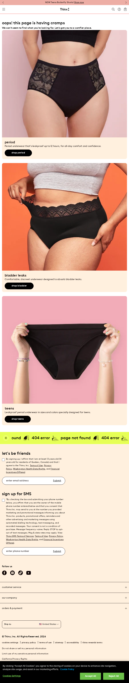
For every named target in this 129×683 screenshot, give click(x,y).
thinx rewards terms (92, 643)
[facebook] (4, 573)
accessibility (73, 643)
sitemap (59, 643)
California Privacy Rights (14, 659)
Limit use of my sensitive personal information (25, 654)
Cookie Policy (67, 669)
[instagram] (12, 573)
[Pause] (5, 438)
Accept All (90, 676)
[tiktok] (20, 573)
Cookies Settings (12, 676)
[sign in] (119, 9)
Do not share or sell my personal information (24, 648)
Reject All (114, 676)
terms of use (45, 643)
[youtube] (28, 573)
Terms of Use (36, 465)
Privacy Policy (56, 536)
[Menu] (3, 9)
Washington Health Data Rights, (29, 469)
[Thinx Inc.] (64, 9)
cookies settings (10, 643)
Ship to (7, 624)
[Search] (113, 9)
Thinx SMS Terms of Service (20, 536)
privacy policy (29, 643)
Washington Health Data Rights (22, 540)
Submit (57, 480)
